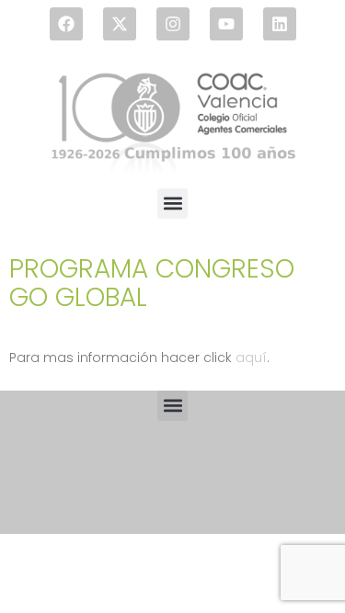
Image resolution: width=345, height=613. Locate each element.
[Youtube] (226, 23)
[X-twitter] (119, 23)
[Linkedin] (279, 23)
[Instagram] (173, 23)
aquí (251, 357)
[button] (172, 203)
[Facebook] (66, 23)
